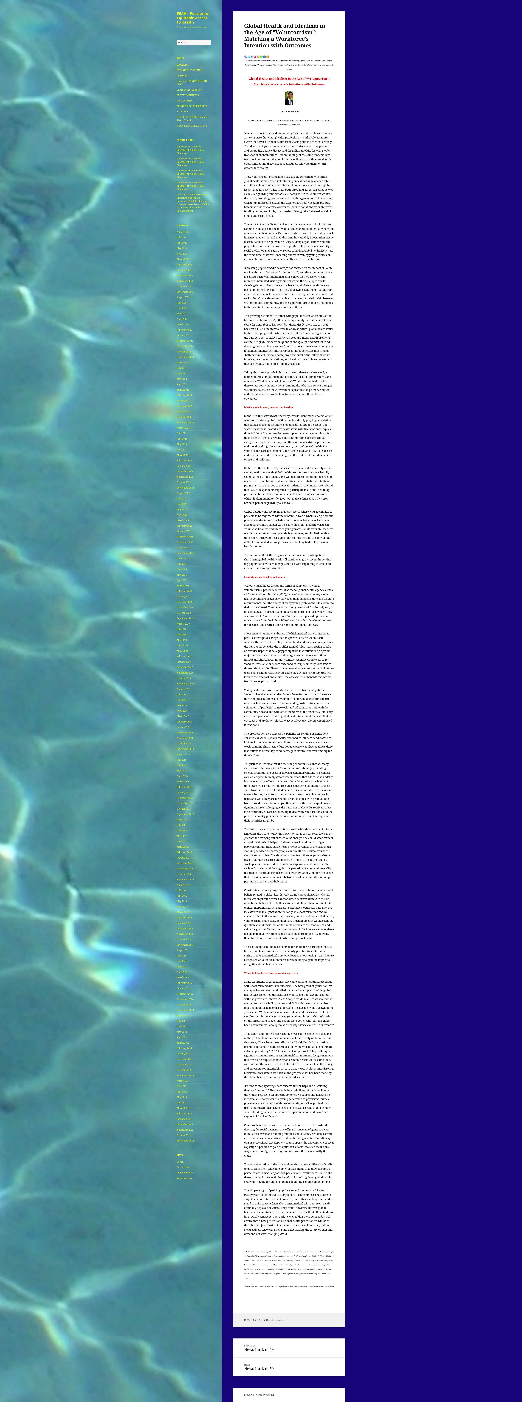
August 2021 (183, 558)
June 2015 (182, 961)
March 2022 (183, 520)
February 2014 (184, 1048)
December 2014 (185, 993)
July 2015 (181, 955)
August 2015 (183, 950)
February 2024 (184, 395)
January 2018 (184, 792)
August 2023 (183, 427)
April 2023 (182, 449)
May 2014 (182, 1031)
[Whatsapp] (261, 57)
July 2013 (181, 1086)
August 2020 (183, 623)
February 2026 (184, 264)
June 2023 (182, 438)
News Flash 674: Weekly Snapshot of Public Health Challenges (190, 174)
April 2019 (182, 710)
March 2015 (183, 977)
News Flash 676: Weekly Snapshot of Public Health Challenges (190, 150)
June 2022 (182, 504)
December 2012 (185, 1124)
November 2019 (185, 672)
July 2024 (181, 367)
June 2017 (182, 830)
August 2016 (183, 884)
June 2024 (182, 373)
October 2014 (184, 1004)
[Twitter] (249, 57)
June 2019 (182, 699)
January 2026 (184, 270)
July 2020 (181, 629)
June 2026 (182, 242)
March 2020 (183, 650)
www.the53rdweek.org (325, 1287)
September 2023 (185, 422)
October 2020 (184, 612)
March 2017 (183, 846)
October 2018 (184, 743)
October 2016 (184, 874)
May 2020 (182, 640)
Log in (180, 1161)
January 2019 (184, 727)
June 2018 (182, 765)
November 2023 (185, 411)
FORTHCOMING (185, 100)
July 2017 (181, 825)
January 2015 (184, 988)
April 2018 (182, 776)
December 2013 (185, 1059)
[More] (267, 57)
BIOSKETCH (183, 64)
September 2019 (185, 683)
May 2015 (182, 966)
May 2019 (182, 705)
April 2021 (182, 580)
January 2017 (184, 857)
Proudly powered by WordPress (260, 1394)
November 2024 (185, 346)
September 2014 (185, 1010)
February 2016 (184, 917)
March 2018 (183, 781)
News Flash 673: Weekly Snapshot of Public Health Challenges (190, 186)
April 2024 (182, 384)
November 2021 (185, 542)
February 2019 (184, 721)
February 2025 (184, 329)
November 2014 (185, 999)
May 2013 (182, 1097)
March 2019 (183, 716)
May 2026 (182, 248)
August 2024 (183, 362)
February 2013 (184, 1113)
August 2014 (183, 1015)
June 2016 (182, 895)
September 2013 (185, 1075)
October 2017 (184, 808)
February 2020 (184, 656)
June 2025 (182, 308)
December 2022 (185, 471)
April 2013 (182, 1102)
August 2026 (183, 231)
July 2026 (181, 237)
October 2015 (184, 939)
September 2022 (185, 487)
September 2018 (185, 748)
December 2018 (185, 732)
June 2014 (182, 1026)
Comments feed (185, 1172)
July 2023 (181, 433)
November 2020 (185, 607)
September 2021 (185, 552)
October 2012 (184, 1135)
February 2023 (184, 460)
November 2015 (185, 933)
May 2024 (182, 378)
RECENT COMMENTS (188, 95)
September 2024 (185, 357)
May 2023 (182, 444)
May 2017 (182, 835)
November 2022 (185, 476)
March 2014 (183, 1042)
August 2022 (183, 493)
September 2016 (185, 879)
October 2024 (184, 351)
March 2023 (183, 455)
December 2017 (185, 797)
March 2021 (183, 585)
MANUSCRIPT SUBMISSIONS (192, 106)
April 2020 (182, 645)
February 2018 (184, 786)
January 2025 (184, 335)
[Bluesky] (264, 57)
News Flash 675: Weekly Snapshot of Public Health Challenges (190, 162)
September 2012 (185, 1140)
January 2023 (184, 465)
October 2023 (184, 416)
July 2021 (181, 563)
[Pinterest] (255, 57)
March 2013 (183, 1108)
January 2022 (184, 531)
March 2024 (183, 389)
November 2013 (185, 1064)
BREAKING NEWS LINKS (190, 70)
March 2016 (183, 912)
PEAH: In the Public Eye (189, 89)
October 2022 (184, 482)
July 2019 (181, 694)
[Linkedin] (252, 57)
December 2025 (185, 275)
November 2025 (185, 280)
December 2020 (185, 601)
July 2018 (181, 759)
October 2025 (184, 286)
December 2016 (185, 863)
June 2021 (182, 569)
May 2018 (182, 770)
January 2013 (184, 1118)
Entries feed (183, 1167)
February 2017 (184, 852)
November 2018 (185, 738)
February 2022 (184, 525)
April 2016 (182, 906)
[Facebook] (245, 57)
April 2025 (182, 319)
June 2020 (182, 634)
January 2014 (184, 1053)
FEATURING (183, 75)
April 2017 (182, 841)
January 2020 (184, 661)
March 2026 (183, 259)
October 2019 (184, 678)
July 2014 (181, 1020)
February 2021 (184, 591)
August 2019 (183, 689)
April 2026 (182, 253)
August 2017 (183, 819)
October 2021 (184, 547)
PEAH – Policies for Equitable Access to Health (193, 18)
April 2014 (182, 1037)
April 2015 (182, 971)
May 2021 (182, 574)
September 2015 (185, 944)
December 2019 (185, 667)
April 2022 (182, 514)
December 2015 (185, 928)
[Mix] (258, 57)
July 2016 (181, 890)
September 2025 (185, 291)
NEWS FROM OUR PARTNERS (192, 125)
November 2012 (185, 1129)
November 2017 (185, 803)
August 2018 (183, 754)
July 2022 (181, 498)
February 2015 (184, 982)
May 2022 (182, 509)
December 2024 (185, 340)
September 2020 (185, 618)
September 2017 (185, 814)
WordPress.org (184, 1178)
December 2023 (185, 406)
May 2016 (182, 901)
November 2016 (185, 868)
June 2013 (182, 1091)
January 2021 (184, 596)
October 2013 (184, 1069)
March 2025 (183, 324)
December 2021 (185, 536)
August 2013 (183, 1080)
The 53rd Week (293, 125)
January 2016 (184, 923)
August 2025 (183, 297)
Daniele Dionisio (274, 1319)
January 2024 (184, 400)
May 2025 (182, 313)
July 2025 (181, 302)
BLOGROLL (183, 111)
